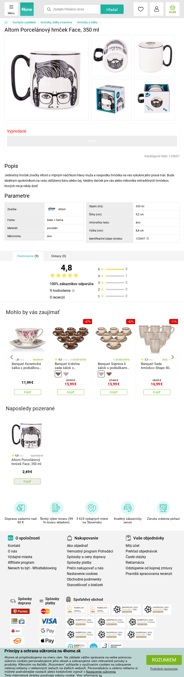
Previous (11, 357)
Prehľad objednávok (141, 551)
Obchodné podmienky (84, 579)
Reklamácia (135, 562)
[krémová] (66, 374)
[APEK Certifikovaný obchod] (111, 647)
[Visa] (49, 621)
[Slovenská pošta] (18, 621)
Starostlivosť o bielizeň (85, 585)
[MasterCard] (45, 611)
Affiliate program (21, 562)
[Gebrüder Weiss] (17, 641)
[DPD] (16, 631)
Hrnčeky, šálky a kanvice (56, 22)
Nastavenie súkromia (101, 671)
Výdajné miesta (20, 557)
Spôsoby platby (79, 562)
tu (100, 675)
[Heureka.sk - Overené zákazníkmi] (93, 647)
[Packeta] (20, 611)
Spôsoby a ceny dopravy (86, 557)
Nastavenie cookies (82, 573)
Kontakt (14, 545)
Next (172, 357)
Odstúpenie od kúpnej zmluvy (149, 568)
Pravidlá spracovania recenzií (149, 573)
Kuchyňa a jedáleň (24, 22)
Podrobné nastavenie (164, 668)
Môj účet (132, 545)
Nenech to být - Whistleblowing (32, 568)
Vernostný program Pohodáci (90, 551)
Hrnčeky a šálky (87, 22)
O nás (12, 551)
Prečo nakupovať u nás (85, 568)
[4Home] (7, 22)
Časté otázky (136, 557)
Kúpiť (92, 141)
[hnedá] (58, 374)
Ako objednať (77, 545)
